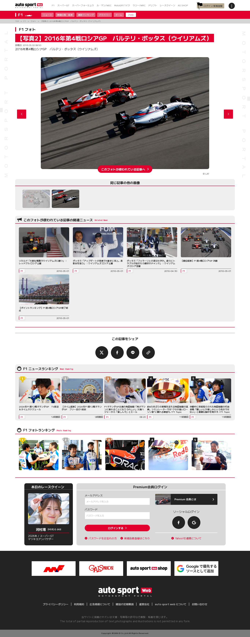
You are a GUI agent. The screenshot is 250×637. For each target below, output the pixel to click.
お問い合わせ (199, 604)
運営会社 (144, 604)
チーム (118, 14)
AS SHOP (183, 5)
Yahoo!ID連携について (188, 538)
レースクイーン (167, 5)
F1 (53, 5)
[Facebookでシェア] (117, 352)
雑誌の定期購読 (125, 604)
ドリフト (152, 5)
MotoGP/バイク (122, 5)
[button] (228, 114)
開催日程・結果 (65, 14)
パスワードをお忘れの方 (103, 538)
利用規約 (79, 604)
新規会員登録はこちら (137, 538)
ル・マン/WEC (104, 5)
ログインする (115, 528)
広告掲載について (100, 604)
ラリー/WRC (139, 5)
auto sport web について (170, 604)
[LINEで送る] (132, 352)
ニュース (47, 14)
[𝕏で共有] (101, 352)
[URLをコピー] (148, 352)
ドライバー (104, 14)
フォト (131, 14)
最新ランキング (86, 14)
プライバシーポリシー (55, 604)
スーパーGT (63, 5)
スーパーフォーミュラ (83, 5)
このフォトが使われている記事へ (123, 169)
